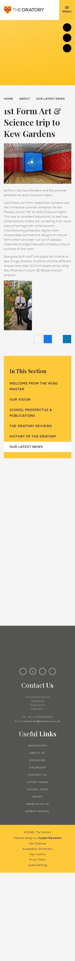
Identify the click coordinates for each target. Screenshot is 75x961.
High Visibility (37, 854)
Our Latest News (50, 98)
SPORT (37, 796)
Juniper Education (50, 838)
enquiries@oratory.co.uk (41, 721)
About (24, 98)
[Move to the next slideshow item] (67, 27)
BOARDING (37, 760)
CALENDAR (37, 767)
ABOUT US (37, 753)
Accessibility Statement (37, 849)
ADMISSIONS (37, 745)
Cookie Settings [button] (37, 865)
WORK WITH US (37, 804)
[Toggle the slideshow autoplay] (67, 48)
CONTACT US (37, 774)
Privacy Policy (37, 860)
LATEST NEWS (37, 782)
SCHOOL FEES (37, 789)
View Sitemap (37, 843)
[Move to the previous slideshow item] (67, 38)
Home (8, 98)
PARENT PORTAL (37, 811)
